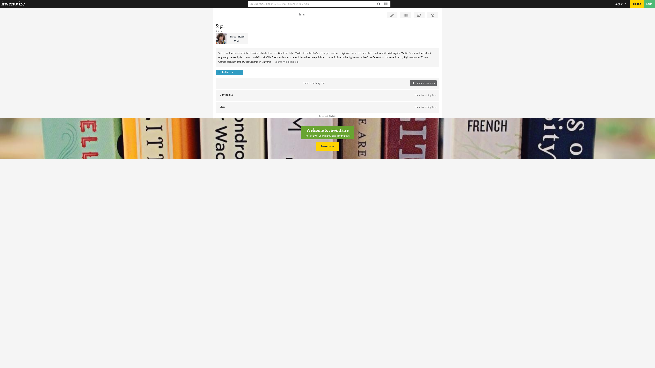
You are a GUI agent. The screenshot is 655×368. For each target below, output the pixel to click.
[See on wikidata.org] (405, 15)
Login (649, 3)
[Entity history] (432, 15)
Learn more (327, 146)
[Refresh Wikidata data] (419, 15)
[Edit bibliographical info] (392, 15)
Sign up (637, 3)
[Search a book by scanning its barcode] (386, 4)
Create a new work (425, 83)
